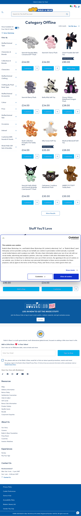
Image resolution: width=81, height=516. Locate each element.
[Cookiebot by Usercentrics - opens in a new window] (70, 238)
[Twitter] (17, 374)
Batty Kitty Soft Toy (48, 97)
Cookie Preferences (9, 491)
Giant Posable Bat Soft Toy (70, 53)
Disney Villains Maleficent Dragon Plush (69, 99)
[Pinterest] (27, 374)
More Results (50, 213)
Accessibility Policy (9, 500)
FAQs (3, 387)
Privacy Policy (7, 487)
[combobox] (38, 14)
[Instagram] (12, 374)
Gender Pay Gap (8, 509)
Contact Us (7, 477)
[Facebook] (7, 374)
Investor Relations (7, 441)
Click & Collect (5, 398)
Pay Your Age (5, 456)
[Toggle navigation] (2, 12)
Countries (4, 439)
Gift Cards (4, 401)
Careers (4, 430)
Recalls (3, 412)
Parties (3, 453)
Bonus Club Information (9, 403)
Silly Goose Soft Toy (49, 141)
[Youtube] (22, 374)
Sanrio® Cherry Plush (49, 53)
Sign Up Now (68, 353)
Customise (39, 276)
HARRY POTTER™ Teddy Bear (68, 186)
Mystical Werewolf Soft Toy (70, 142)
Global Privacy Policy (10, 364)
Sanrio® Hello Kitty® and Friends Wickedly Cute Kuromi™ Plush (29, 187)
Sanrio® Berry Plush (29, 97)
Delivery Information (8, 390)
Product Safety (6, 406)
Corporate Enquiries (8, 414)
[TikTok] (2, 374)
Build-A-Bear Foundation (9, 433)
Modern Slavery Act (9, 504)
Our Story (4, 427)
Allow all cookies (66, 276)
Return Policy (5, 392)
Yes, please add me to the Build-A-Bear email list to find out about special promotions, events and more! (40, 362)
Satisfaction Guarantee (8, 395)
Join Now (40, 319)
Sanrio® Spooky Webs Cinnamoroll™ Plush (29, 53)
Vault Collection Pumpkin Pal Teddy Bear (29, 142)
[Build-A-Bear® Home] (40, 9)
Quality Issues (5, 409)
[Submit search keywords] (67, 14)
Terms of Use (7, 496)
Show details (70, 270)
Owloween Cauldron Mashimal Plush (49, 186)
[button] (72, 6)
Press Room (5, 436)
